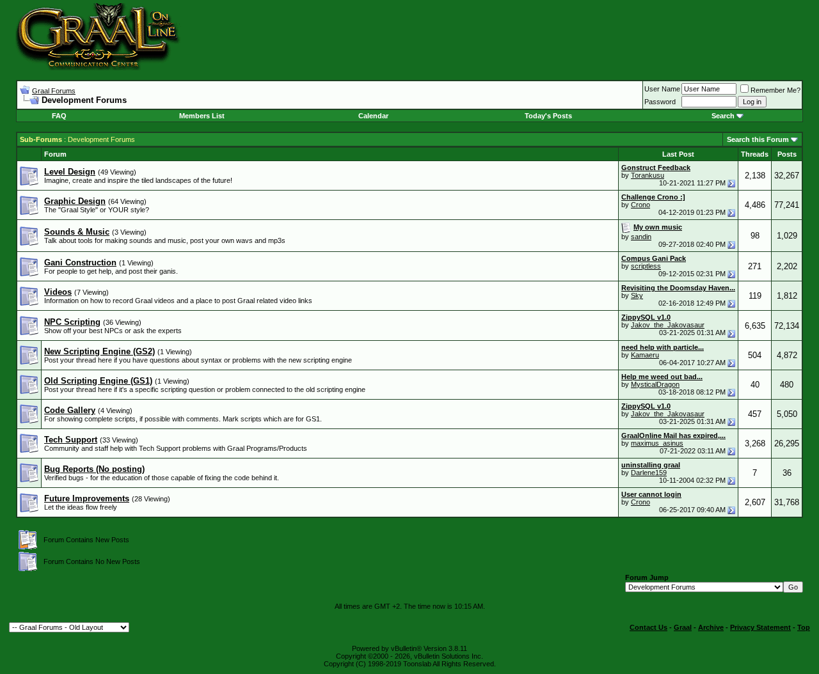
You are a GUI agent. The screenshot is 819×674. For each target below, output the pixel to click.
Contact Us (648, 627)
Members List (202, 116)
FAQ (59, 116)
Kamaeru (645, 355)
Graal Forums (54, 91)
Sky (637, 295)
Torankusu (647, 175)
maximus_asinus (657, 443)
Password (660, 102)
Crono (640, 204)
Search (723, 116)
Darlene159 (649, 472)
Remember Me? (775, 90)
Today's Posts (548, 116)
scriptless (646, 266)
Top (803, 627)
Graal (683, 627)
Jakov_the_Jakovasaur (667, 325)
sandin (641, 236)
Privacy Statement (760, 627)
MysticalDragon (655, 384)
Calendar (373, 116)
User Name (662, 89)
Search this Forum (758, 139)
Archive (711, 627)
